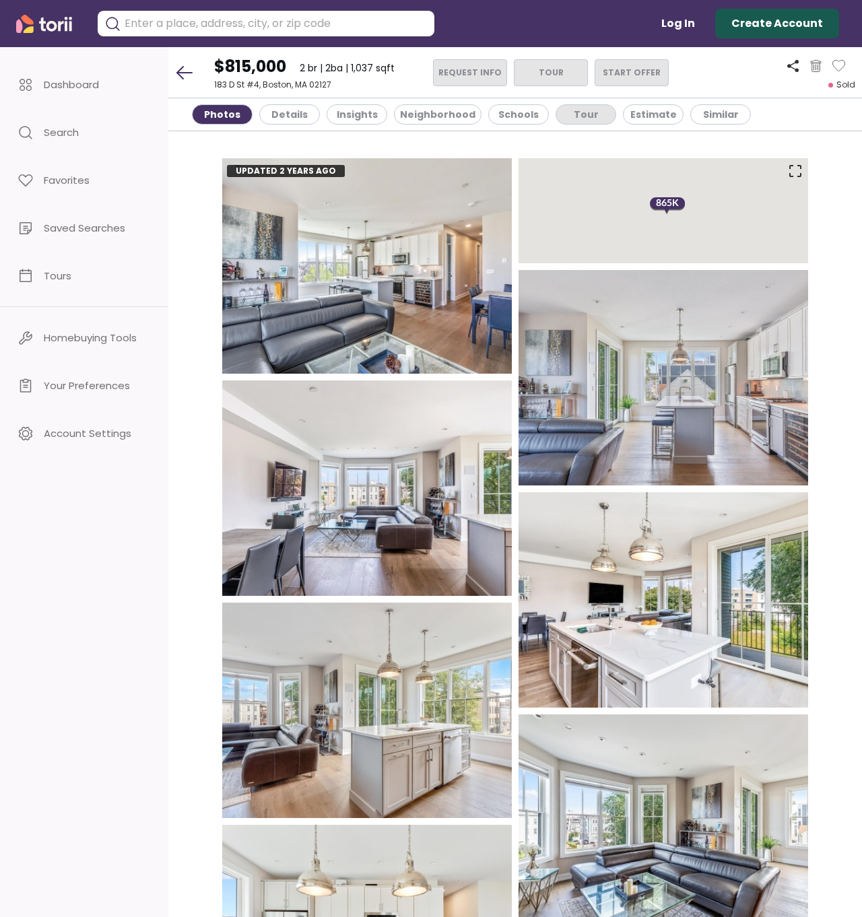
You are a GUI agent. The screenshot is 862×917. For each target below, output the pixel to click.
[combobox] (276, 23)
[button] (84, 84)
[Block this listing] (815, 66)
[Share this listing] (793, 65)
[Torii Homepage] (50, 24)
